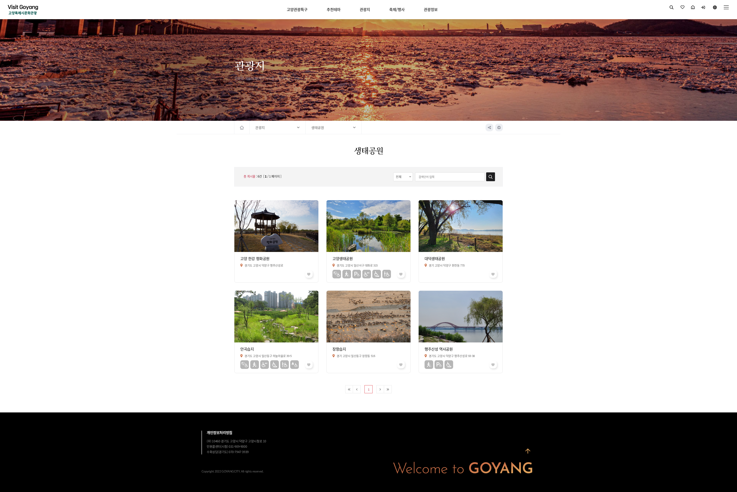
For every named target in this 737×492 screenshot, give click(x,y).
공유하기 (489, 127)
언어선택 (715, 10)
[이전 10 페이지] (357, 389)
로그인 (703, 10)
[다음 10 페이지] (380, 389)
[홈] (242, 127)
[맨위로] (527, 451)
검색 (671, 10)
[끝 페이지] (388, 389)
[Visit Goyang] (23, 10)
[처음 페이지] (349, 389)
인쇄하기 (499, 127)
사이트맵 (726, 10)
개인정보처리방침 (219, 432)
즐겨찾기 (682, 10)
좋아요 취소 (309, 274)
